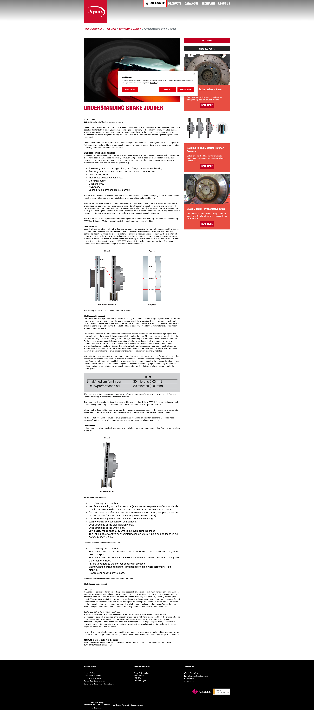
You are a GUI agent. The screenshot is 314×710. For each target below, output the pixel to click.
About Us (224, 3)
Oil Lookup (157, 3)
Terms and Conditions (92, 676)
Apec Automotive (93, 28)
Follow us (190, 679)
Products (174, 3)
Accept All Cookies (186, 89)
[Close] (194, 74)
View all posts (207, 48)
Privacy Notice (89, 673)
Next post (207, 40)
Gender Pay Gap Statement (94, 681)
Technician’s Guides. (130, 28)
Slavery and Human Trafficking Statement (100, 684)
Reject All (167, 89)
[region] (158, 83)
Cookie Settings (130, 89)
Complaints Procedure (92, 678)
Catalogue (191, 3)
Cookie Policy (154, 83)
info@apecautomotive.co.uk (197, 676)
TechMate (208, 3)
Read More (207, 105)
